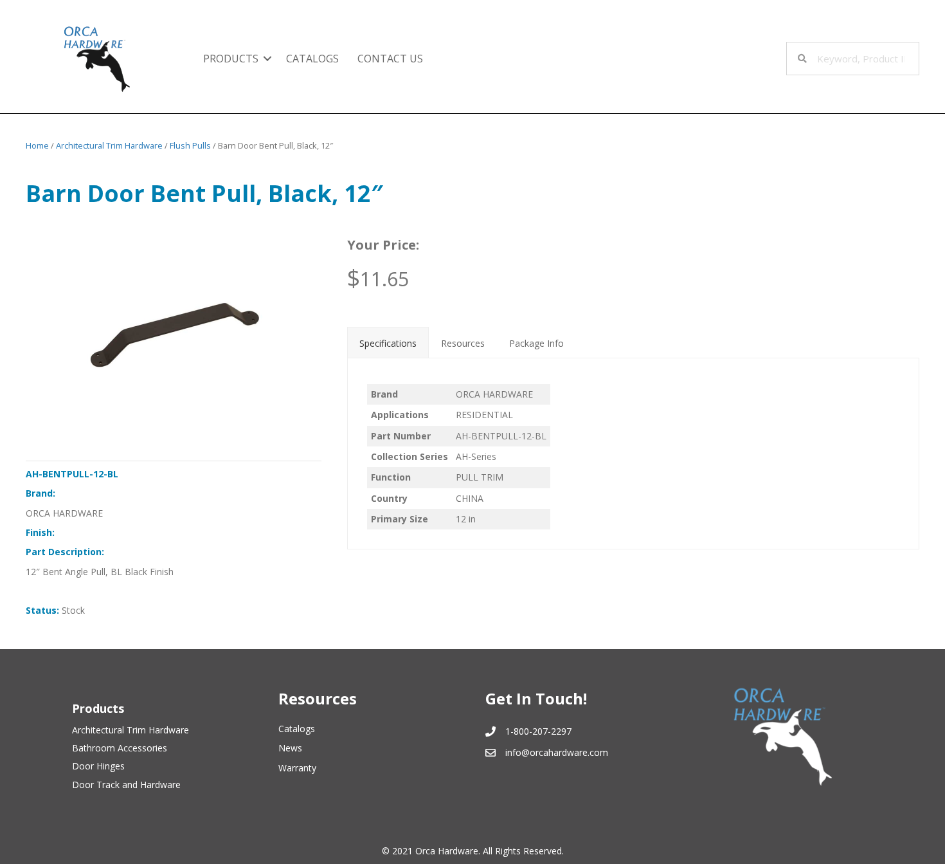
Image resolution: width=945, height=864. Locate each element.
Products (230, 58)
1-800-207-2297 (538, 731)
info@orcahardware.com (556, 752)
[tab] (388, 342)
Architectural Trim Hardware (109, 145)
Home (37, 145)
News (290, 748)
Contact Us (390, 58)
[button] (267, 58)
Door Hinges (98, 766)
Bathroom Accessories (119, 748)
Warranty (297, 768)
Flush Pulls (190, 145)
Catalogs (312, 58)
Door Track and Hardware (126, 784)
